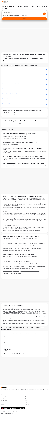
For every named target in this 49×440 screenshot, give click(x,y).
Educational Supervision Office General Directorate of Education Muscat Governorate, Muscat (22, 258)
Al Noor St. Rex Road (36, 245)
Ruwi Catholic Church (23, 243)
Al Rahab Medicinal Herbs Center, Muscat (11, 261)
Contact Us (15, 411)
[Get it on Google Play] (5, 408)
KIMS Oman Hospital (29, 248)
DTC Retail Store (26, 250)
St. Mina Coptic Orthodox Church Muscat (28, 240)
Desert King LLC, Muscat (18, 256)
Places (26, 396)
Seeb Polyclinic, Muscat (26, 261)
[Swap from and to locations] (44, 13)
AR (2, 403)
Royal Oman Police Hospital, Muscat (28, 266)
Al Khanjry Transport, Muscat (9, 273)
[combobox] (24, 13)
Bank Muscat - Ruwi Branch (8, 250)
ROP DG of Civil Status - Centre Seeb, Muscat (30, 271)
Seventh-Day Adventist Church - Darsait (11, 240)
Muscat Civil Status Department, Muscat (11, 266)
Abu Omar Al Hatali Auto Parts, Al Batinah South (27, 263)
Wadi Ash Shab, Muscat (7, 271)
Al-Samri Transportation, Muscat (9, 263)
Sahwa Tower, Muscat (7, 256)
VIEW (17, 112)
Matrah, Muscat (30, 275)
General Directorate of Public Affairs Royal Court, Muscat (14, 275)
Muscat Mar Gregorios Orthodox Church (29, 238)
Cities (26, 402)
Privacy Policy (9, 411)
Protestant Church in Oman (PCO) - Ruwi (11, 238)
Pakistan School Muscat (14, 245)
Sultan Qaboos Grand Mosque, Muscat (11, 268)
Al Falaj (30, 245)
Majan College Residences (8, 248)
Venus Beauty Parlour (32, 243)
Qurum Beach (18, 273)
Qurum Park (5, 245)
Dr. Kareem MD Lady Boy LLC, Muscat (27, 268)
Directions (27, 404)
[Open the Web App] (21, 408)
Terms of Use (3, 411)
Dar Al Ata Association (19, 248)
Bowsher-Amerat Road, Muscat (30, 256)
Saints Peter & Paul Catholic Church (10, 243)
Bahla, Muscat (16, 271)
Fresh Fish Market (38, 248)
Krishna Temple (42, 243)
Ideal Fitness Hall (18, 250)
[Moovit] (5, 2)
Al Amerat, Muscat (41, 266)
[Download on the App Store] (13, 408)
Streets (26, 398)
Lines (26, 394)
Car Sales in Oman (23, 245)
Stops (26, 400)
